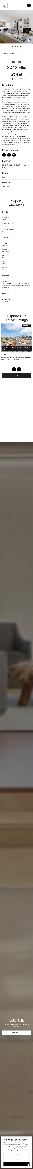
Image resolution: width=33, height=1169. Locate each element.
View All (17, 375)
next (19, 48)
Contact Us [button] (16, 1033)
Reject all (16, 1154)
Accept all (16, 1164)
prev (14, 48)
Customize (16, 1159)
